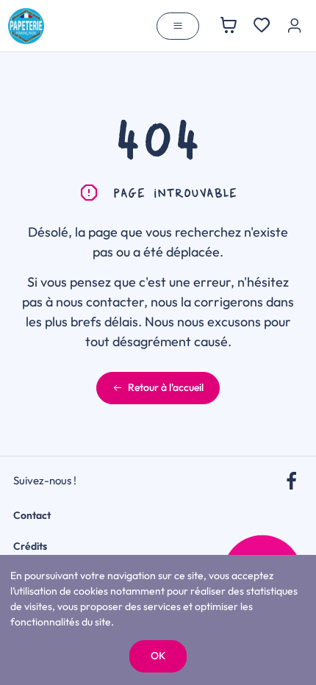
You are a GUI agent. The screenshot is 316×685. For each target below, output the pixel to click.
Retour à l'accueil (166, 387)
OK (158, 655)
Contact (32, 515)
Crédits (30, 546)
